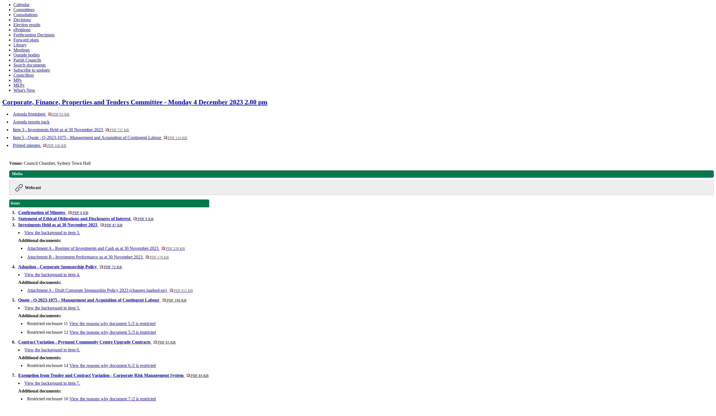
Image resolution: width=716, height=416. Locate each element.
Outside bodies (26, 55)
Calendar (21, 4)
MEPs (18, 85)
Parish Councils (27, 60)
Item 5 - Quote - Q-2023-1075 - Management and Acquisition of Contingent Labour (100, 137)
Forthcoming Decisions (34, 34)
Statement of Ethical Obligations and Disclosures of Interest (85, 218)
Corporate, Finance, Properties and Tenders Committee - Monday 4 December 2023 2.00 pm (134, 102)
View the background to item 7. (52, 383)
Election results (26, 24)
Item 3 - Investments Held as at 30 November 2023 (71, 129)
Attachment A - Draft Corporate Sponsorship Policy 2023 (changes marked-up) (110, 290)
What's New (24, 90)
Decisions (22, 19)
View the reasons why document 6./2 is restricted (112, 365)
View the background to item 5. (52, 307)
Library (20, 45)
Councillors (23, 75)
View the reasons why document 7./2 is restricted (112, 398)
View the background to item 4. (52, 274)
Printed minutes (39, 145)
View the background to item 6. (52, 349)
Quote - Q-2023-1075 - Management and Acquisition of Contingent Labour (102, 300)
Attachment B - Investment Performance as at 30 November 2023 (98, 257)
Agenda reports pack (31, 121)
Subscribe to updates (31, 70)
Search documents (29, 65)
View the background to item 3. (52, 232)
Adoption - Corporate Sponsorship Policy (70, 266)
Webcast (33, 187)
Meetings (21, 50)
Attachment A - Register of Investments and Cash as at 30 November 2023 (106, 248)
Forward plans (26, 39)
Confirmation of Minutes (53, 212)
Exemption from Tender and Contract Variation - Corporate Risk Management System (113, 375)
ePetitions (21, 29)
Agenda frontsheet (41, 114)
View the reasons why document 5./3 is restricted (112, 332)
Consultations (25, 14)
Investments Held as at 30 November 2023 (70, 224)
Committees (23, 9)
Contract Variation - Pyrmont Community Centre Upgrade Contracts (96, 342)
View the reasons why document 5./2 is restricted (112, 323)
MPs (17, 80)
